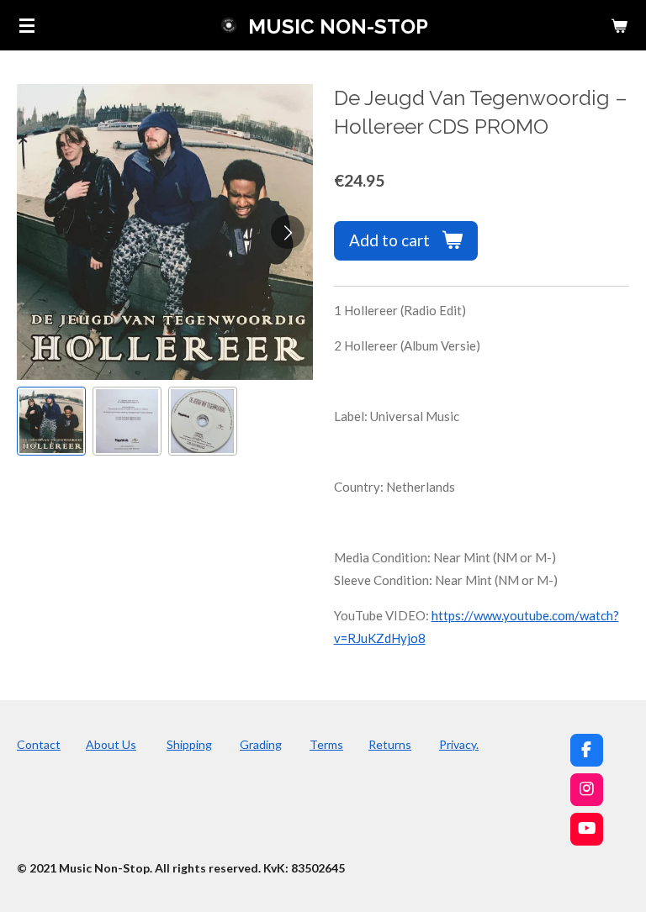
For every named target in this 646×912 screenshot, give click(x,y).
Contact (39, 744)
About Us (111, 744)
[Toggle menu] (26, 25)
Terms (326, 744)
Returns (389, 744)
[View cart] (619, 25)
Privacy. (459, 744)
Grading (261, 744)
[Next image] (287, 232)
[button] (51, 421)
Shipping (189, 744)
